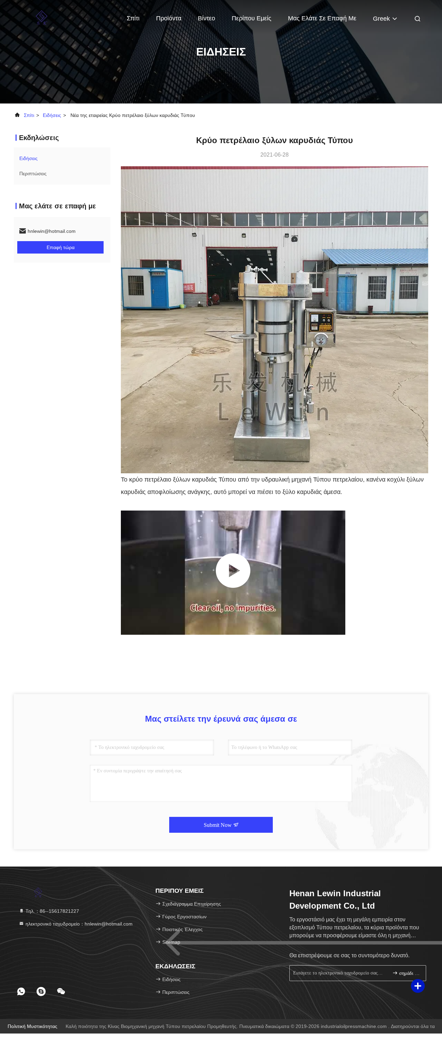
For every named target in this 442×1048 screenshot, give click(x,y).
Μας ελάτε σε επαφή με (322, 18)
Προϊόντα (168, 18)
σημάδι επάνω (409, 973)
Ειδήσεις (52, 115)
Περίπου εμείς (251, 18)
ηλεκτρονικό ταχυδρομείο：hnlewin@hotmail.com (78, 924)
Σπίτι (133, 18)
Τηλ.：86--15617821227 (51, 911)
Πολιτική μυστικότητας (32, 1026)
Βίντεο (206, 18)
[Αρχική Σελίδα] (41, 17)
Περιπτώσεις (33, 173)
